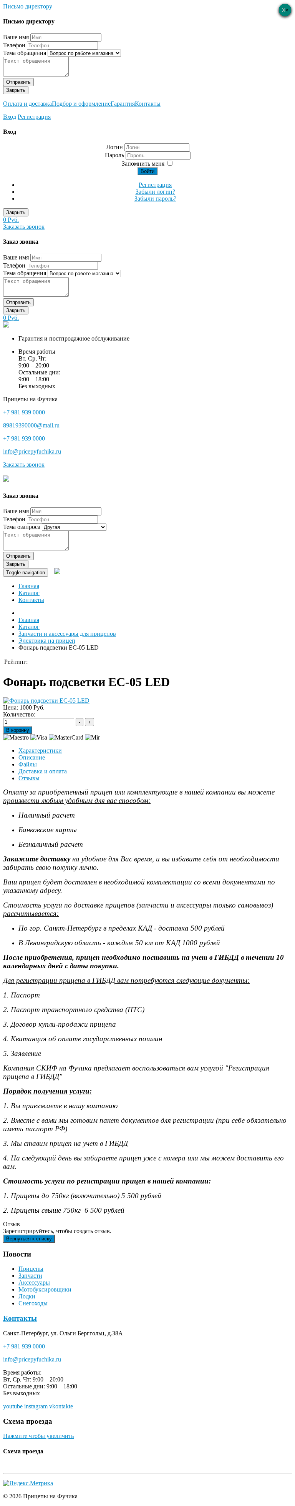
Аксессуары (34, 1282)
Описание (31, 757)
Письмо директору (27, 6)
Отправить (18, 82)
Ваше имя (16, 37)
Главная (28, 586)
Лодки (26, 1296)
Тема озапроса (21, 527)
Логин (114, 147)
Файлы (27, 764)
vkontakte (61, 1406)
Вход (9, 116)
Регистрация (34, 116)
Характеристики (40, 750)
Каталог (29, 593)
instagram (36, 1406)
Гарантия (123, 103)
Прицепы (30, 1268)
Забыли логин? (155, 191)
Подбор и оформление (81, 103)
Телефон (14, 45)
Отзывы (29, 778)
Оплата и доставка (27, 103)
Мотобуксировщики (44, 1289)
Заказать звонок (24, 226)
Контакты (148, 103)
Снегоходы (33, 1303)
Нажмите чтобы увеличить (38, 1436)
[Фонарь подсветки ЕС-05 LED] (46, 700)
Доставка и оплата (42, 771)
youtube (13, 1406)
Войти (147, 171)
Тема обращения (24, 53)
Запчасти (30, 1275)
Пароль (115, 155)
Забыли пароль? (155, 198)
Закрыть (15, 90)
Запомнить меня (143, 163)
